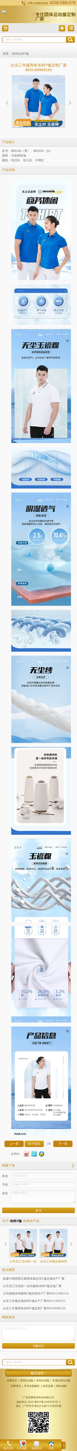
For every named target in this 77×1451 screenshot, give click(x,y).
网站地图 (61, 1386)
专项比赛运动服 (61, 1380)
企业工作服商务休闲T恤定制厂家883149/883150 (34, 1308)
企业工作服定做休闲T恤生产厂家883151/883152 (53, 1269)
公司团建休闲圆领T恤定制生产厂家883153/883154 (35, 1293)
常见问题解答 (32, 1386)
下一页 (62, 1143)
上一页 (14, 1143)
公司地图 (22, 1448)
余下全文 (34, 1143)
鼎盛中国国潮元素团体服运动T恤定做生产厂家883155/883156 (34, 1279)
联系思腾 (48, 1386)
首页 (6, 53)
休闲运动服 (42, 1380)
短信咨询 (36, 1448)
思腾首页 (12, 1380)
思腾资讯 (16, 1386)
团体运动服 (26, 1380)
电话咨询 (8, 1448)
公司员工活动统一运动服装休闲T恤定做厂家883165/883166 (23, 1269)
